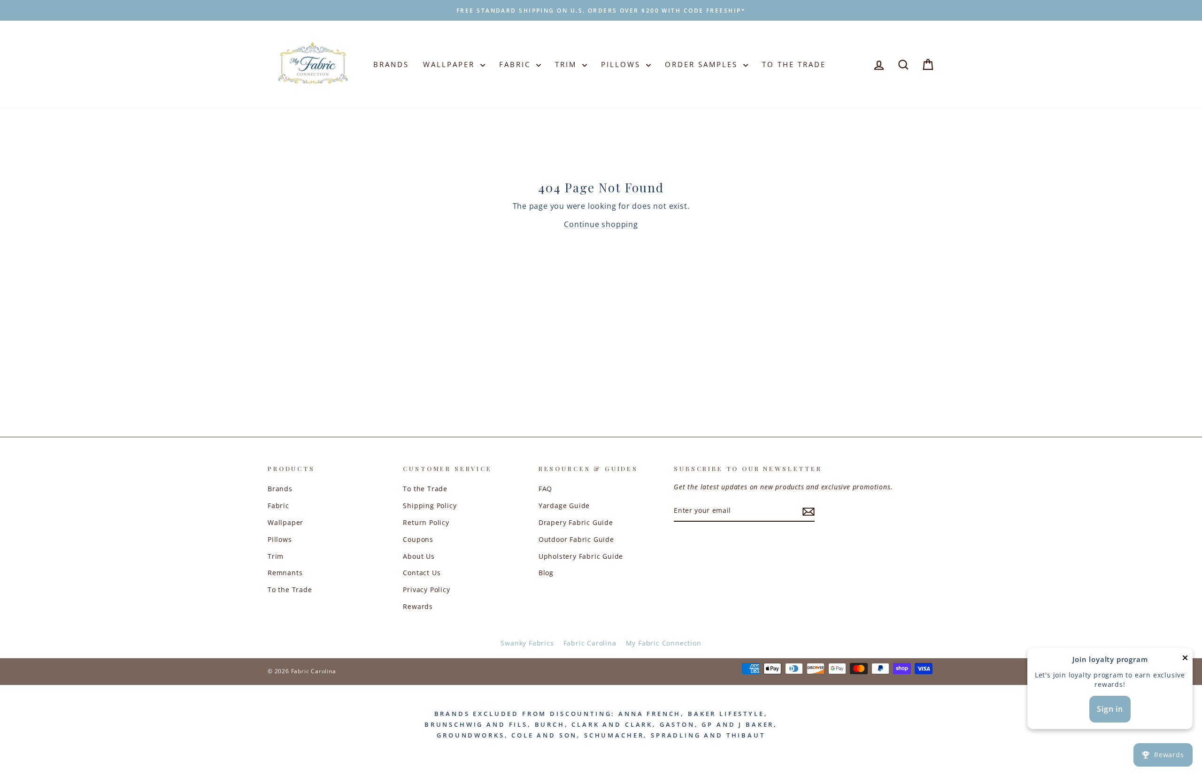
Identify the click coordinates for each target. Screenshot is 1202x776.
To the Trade (290, 589)
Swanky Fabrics (527, 643)
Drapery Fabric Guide (576, 522)
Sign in (1110, 709)
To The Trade (794, 64)
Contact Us (421, 572)
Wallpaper (450, 64)
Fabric (516, 64)
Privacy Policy (426, 589)
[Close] (1185, 660)
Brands (391, 64)
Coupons (418, 539)
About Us (418, 556)
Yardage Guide (564, 505)
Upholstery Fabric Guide (581, 556)
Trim (567, 64)
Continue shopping (601, 224)
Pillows (622, 64)
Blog (546, 572)
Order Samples (703, 64)
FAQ (545, 488)
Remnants (285, 572)
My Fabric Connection (663, 643)
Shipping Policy (429, 505)
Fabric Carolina (589, 643)
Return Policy (426, 522)
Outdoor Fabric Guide (576, 539)
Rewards (418, 606)
